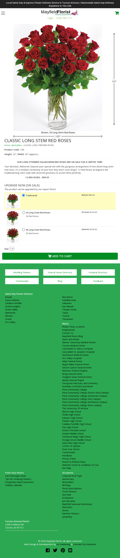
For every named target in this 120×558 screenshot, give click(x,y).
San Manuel (67, 306)
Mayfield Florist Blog (72, 336)
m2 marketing (63, 544)
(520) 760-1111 (64, 17)
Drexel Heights (12, 306)
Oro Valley (10, 322)
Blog (60, 281)
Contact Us (67, 332)
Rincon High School (71, 411)
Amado (8, 296)
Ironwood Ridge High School (76, 436)
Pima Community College (74, 389)
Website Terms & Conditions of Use (80, 464)
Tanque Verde (69, 309)
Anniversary (68, 478)
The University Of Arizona (75, 408)
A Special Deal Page (72, 475)
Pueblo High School (72, 420)
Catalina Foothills (13, 303)
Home (7, 145)
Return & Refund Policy (73, 461)
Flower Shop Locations (73, 326)
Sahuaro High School (72, 417)
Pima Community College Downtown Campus (84, 395)
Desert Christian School (74, 430)
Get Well (66, 494)
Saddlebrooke (69, 300)
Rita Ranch (67, 296)
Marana (9, 315)
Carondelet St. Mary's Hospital (77, 348)
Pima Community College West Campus (82, 405)
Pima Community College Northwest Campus (84, 401)
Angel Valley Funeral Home (75, 364)
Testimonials (22, 281)
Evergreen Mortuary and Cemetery (80, 383)
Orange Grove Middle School (76, 439)
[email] (70, 550)
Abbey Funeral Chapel (73, 380)
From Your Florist (71, 449)
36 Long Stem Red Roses (38, 229)
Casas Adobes (12, 300)
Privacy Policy (69, 458)
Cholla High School (71, 414)
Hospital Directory (98, 272)
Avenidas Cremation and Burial (77, 386)
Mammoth (10, 312)
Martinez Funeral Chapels (75, 370)
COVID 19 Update (71, 445)
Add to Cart (62, 256)
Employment (68, 329)
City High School (70, 427)
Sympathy (67, 516)
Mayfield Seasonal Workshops (77, 504)
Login (50, 17)
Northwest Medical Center (75, 354)
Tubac (65, 312)
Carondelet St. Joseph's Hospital (78, 351)
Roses (65, 510)
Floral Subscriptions (72, 488)
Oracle (8, 318)
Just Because (68, 500)
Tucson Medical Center (73, 345)
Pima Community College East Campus (81, 398)
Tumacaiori (67, 318)
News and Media (70, 339)
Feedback (98, 281)
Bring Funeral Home (72, 373)
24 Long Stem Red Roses (38, 212)
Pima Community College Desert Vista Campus (85, 392)
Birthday (66, 485)
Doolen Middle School (73, 433)
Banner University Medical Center (79, 342)
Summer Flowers (70, 513)
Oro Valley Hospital (72, 358)
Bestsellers (17, 145)
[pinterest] (63, 550)
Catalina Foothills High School (76, 423)
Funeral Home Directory (60, 272)
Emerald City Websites (84, 544)
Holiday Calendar (13, 485)
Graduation (67, 497)
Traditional (31, 195)
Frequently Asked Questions (19, 482)
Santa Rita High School (73, 442)
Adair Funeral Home (72, 361)
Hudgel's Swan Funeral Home (77, 376)
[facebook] (48, 550)
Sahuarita (66, 303)
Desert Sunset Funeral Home (77, 367)
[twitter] (56, 550)
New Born (67, 507)
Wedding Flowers (22, 272)
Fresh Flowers (69, 491)
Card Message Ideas (15, 475)
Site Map (66, 467)
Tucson (66, 315)
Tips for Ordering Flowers (18, 478)
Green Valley (11, 309)
